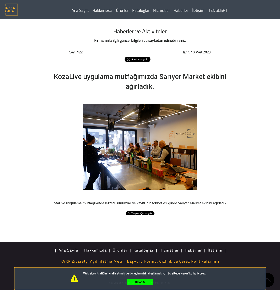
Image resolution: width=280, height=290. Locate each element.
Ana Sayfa (80, 10)
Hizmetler (161, 10)
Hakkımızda (102, 10)
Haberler (181, 10)
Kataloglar (141, 10)
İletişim (198, 10)
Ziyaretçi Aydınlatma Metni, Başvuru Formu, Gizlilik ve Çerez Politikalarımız (140, 261)
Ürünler (122, 10)
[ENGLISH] (218, 10)
